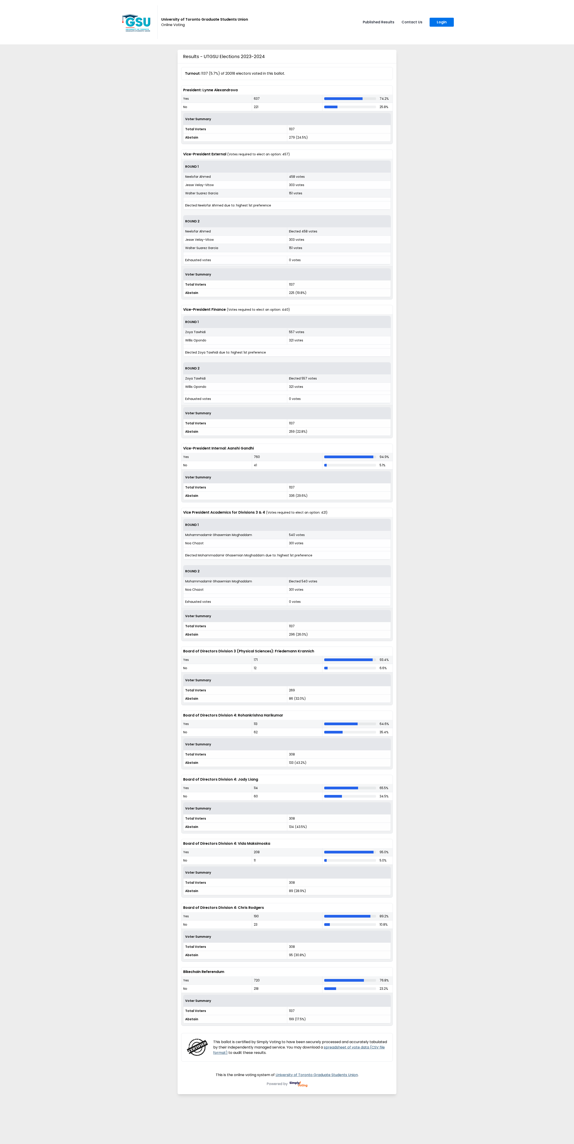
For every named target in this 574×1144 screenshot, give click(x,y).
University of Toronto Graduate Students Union (317, 1074)
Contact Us (412, 22)
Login (442, 22)
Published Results (378, 22)
